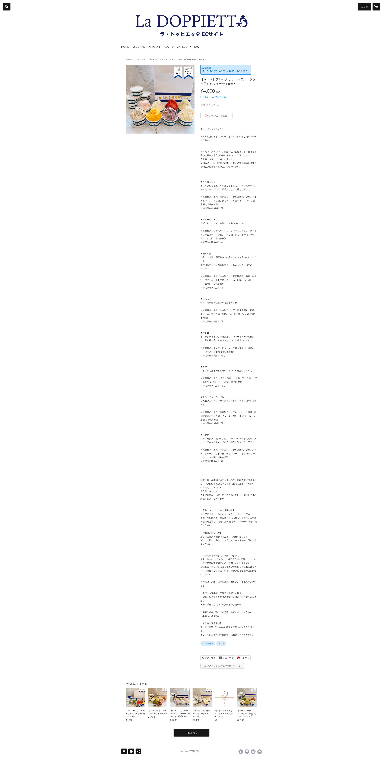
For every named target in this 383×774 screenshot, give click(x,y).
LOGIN (364, 6)
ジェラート (141, 59)
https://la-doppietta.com (259, 751)
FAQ (196, 46)
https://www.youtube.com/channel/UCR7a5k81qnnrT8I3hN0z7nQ (253, 751)
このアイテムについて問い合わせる (224, 666)
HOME (125, 46)
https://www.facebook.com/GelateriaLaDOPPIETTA (240, 751)
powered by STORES (188, 751)
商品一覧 (169, 46)
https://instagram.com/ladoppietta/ (247, 751)
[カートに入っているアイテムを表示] (376, 6)
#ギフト (220, 643)
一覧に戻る (191, 732)
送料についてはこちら (215, 97)
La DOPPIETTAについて (146, 46)
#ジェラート (207, 643)
